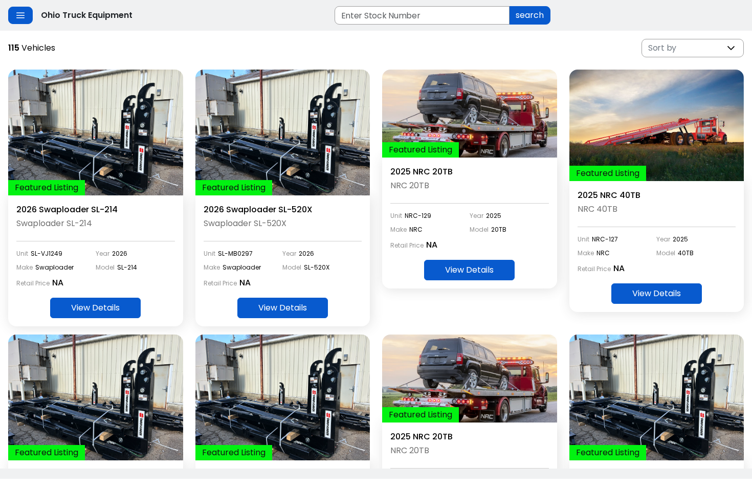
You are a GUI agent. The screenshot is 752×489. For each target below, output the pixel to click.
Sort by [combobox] (662, 48)
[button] (731, 48)
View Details (95, 308)
